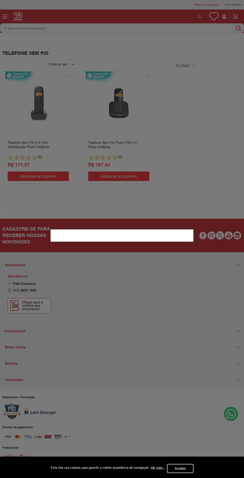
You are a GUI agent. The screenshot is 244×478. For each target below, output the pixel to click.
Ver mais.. (158, 467)
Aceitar (180, 468)
